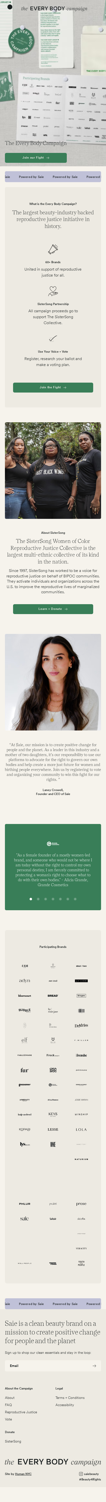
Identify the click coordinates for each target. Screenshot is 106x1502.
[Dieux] (25, 1025)
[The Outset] (53, 1189)
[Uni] (25, 1248)
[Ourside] (25, 1189)
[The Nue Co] (25, 1233)
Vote (8, 1419)
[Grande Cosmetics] (53, 1085)
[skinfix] (81, 1218)
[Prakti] (53, 1204)
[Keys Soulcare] (53, 1114)
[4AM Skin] (25, 966)
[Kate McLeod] (25, 1114)
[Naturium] (81, 1159)
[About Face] (81, 966)
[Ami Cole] (53, 981)
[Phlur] (25, 1204)
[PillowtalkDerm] (81, 1025)
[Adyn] (25, 981)
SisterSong (13, 1441)
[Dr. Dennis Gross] (53, 1025)
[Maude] (25, 1159)
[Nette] (25, 1174)
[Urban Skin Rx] (53, 1248)
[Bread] (53, 995)
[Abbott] (53, 966)
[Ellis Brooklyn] (53, 1040)
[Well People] (25, 1263)
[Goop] (81, 1070)
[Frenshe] (81, 1055)
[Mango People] (81, 1144)
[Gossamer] (25, 1085)
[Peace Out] (81, 1189)
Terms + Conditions (70, 1398)
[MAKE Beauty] (53, 1144)
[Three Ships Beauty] (53, 1233)
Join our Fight (33, 157)
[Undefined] (81, 1233)
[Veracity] (81, 1248)
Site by (18, 1474)
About (10, 1398)
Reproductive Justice (21, 1412)
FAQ (8, 1405)
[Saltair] (53, 1218)
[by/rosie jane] (53, 1010)
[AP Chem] (81, 981)
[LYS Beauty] (25, 1144)
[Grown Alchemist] (81, 1085)
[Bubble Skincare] (25, 1010)
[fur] (25, 1070)
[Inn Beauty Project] (25, 1100)
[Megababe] (53, 1159)
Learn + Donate (50, 609)
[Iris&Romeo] (53, 1100)
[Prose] (81, 1204)
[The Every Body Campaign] (54, 8)
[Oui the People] (81, 1174)
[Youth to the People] (81, 1263)
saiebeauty (91, 1474)
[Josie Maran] (81, 1100)
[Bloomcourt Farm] (25, 995)
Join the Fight (50, 387)
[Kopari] (25, 1129)
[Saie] (25, 1218)
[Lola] (81, 1129)
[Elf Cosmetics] (25, 1040)
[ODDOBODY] (53, 1174)
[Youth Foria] (53, 1263)
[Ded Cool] (81, 1010)
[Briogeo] (81, 995)
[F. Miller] (81, 1040)
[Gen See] (53, 1070)
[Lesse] (53, 1129)
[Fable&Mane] (25, 1055)
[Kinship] (81, 1114)
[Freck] (53, 1055)
